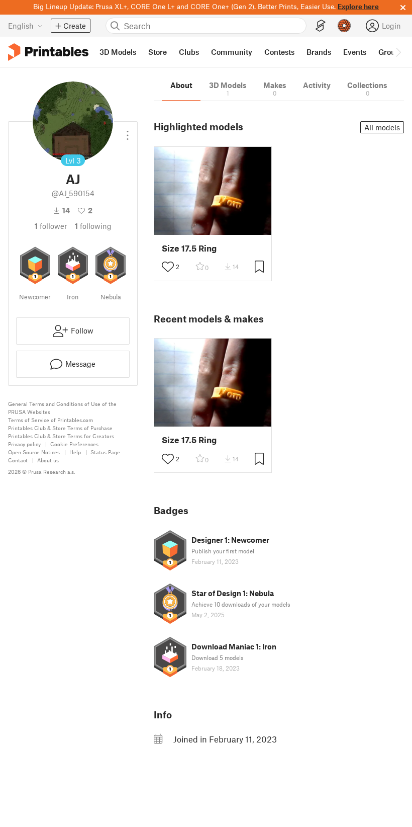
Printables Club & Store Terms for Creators (61, 436)
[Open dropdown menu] (128, 131)
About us (48, 460)
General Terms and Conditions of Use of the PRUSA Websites (62, 407)
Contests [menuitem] (279, 51)
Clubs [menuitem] (189, 51)
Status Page (105, 452)
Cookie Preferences (74, 444)
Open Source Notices (34, 452)
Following (93, 225)
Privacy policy (24, 444)
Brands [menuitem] (318, 51)
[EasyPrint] (320, 26)
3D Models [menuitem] (117, 51)
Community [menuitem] (231, 51)
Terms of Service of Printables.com (50, 420)
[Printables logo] (48, 52)
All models (382, 127)
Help (75, 452)
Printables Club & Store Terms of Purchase (60, 428)
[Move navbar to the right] (397, 52)
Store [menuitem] (157, 51)
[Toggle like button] (168, 267)
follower (51, 225)
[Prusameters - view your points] (344, 25)
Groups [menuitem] (390, 51)
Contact (18, 460)
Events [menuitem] (354, 51)
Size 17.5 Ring (189, 248)
